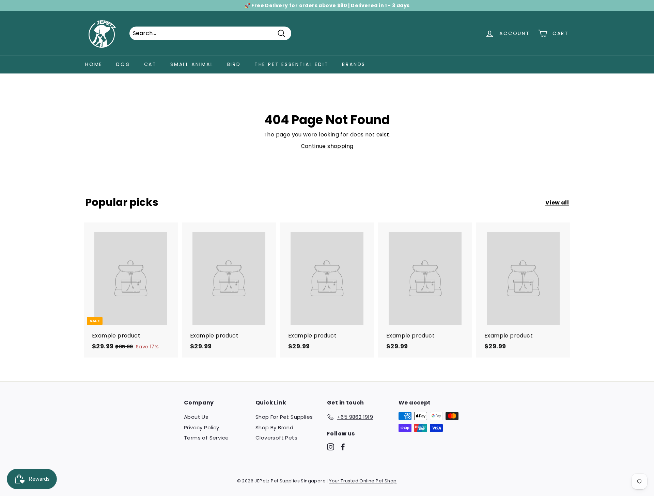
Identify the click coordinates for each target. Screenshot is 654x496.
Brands (353, 64)
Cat (150, 64)
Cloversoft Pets (276, 437)
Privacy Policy (201, 427)
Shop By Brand (274, 427)
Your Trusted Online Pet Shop (362, 481)
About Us (196, 416)
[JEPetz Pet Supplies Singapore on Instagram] (330, 447)
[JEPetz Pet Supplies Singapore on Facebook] (342, 447)
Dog (123, 64)
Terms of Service (206, 437)
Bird (234, 64)
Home (94, 64)
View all (557, 202)
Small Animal (192, 64)
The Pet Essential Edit (291, 64)
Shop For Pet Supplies (284, 416)
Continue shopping (327, 146)
